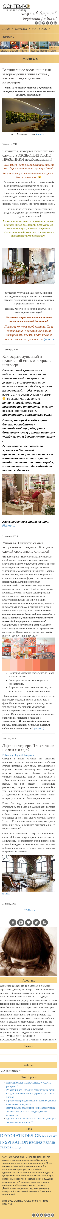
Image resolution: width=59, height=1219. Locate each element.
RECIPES (36, 1143)
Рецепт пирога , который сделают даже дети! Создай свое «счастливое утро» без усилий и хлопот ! (30, 1093)
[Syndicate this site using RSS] (55, 22)
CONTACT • (22, 28)
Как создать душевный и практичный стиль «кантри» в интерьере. (26, 360)
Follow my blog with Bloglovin (18, 755)
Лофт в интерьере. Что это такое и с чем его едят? (28, 748)
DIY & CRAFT (49, 1136)
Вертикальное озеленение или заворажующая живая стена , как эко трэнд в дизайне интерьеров (26, 76)
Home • (7, 28)
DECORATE (12, 1135)
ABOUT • (8, 37)
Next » (31, 910)
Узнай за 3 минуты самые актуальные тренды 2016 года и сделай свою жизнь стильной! (27, 547)
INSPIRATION (14, 1142)
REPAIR (49, 1143)
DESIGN (33, 1135)
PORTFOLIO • (41, 28)
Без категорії (16, 1148)
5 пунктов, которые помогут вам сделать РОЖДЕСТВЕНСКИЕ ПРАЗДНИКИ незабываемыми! (28, 155)
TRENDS (5, 1147)
